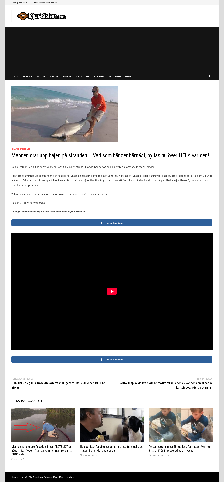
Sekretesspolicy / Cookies (44, 2)
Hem (16, 76)
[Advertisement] (112, 49)
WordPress (60, 477)
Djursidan (38, 477)
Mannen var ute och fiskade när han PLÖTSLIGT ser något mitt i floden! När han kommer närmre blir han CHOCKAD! (42, 450)
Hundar (27, 76)
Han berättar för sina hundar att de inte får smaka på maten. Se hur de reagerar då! (111, 448)
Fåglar (67, 76)
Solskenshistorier (120, 76)
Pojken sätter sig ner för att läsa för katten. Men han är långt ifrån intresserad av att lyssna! (180, 448)
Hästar (54, 76)
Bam (72, 477)
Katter (41, 76)
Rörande (99, 76)
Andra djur (82, 76)
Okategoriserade (20, 149)
